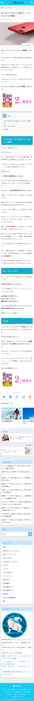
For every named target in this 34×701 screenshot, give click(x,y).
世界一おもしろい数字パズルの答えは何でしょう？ (17, 473)
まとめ (6, 129)
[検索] (30, 534)
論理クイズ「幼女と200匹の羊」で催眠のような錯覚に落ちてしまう (16, 509)
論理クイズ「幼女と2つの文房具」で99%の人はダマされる (16, 521)
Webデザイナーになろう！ (11, 551)
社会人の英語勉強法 (9, 597)
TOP (5, 689)
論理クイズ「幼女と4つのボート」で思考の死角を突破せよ (16, 485)
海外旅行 (5, 594)
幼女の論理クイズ (8, 590)
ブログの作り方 (8, 572)
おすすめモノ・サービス (10, 561)
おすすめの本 (7, 558)
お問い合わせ (22, 694)
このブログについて (17, 696)
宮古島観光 (6, 583)
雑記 (11, 403)
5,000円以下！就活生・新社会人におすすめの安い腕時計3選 (16, 515)
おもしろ (5, 565)
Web (4, 547)
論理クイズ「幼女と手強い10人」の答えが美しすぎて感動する (17, 491)
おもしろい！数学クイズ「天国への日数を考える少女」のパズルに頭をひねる (17, 503)
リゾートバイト (8, 576)
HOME (18, 686)
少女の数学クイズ (8, 587)
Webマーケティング (9, 554)
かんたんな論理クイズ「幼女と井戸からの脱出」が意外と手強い (16, 467)
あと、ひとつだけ (9, 126)
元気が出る (6, 579)
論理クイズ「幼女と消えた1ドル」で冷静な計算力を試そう (16, 479)
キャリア (5, 569)
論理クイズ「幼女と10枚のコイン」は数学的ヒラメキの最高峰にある (17, 497)
